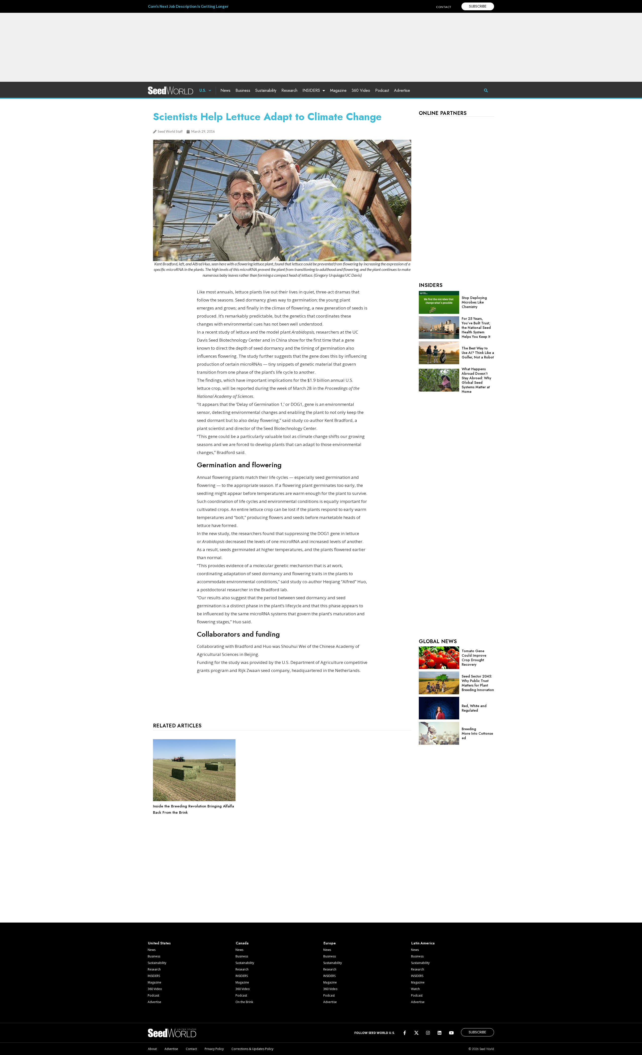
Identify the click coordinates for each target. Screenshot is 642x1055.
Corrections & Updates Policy (252, 1049)
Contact (191, 1049)
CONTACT (443, 7)
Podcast (382, 90)
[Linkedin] (439, 1032)
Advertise (402, 90)
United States (159, 943)
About (152, 1049)
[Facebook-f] (404, 1032)
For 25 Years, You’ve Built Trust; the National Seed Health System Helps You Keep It (476, 327)
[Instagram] (428, 1032)
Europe (330, 943)
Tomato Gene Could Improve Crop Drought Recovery (474, 657)
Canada (242, 943)
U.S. (202, 90)
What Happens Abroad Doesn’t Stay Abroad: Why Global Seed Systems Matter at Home (476, 380)
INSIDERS (311, 90)
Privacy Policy (214, 1049)
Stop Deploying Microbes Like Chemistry (474, 302)
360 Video (361, 90)
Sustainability (265, 90)
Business (242, 90)
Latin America (423, 943)
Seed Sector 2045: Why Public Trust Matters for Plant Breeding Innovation (478, 683)
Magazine (338, 90)
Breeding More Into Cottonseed (477, 733)
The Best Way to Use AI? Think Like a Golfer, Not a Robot (478, 353)
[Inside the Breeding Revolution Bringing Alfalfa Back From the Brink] (194, 800)
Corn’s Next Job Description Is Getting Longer (188, 6)
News (225, 90)
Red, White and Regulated (474, 708)
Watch (415, 989)
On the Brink (244, 1002)
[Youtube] (451, 1032)
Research (289, 90)
